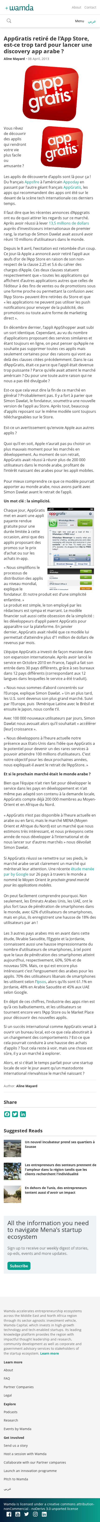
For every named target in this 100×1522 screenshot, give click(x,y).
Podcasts (10, 1412)
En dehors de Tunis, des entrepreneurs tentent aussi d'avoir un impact (56, 1190)
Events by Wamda (17, 1429)
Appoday (71, 182)
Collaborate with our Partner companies (35, 1462)
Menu (79, 21)
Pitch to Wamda (16, 1479)
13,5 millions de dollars (69, 223)
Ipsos (41, 981)
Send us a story (16, 1445)
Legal (8, 1395)
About (76, 7)
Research (11, 1420)
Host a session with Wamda (25, 1454)
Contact (90, 7)
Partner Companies (19, 1387)
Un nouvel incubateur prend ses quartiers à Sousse (60, 1144)
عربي (92, 21)
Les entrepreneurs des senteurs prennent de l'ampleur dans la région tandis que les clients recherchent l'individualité (60, 1169)
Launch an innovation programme (30, 1471)
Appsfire (32, 182)
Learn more (49, 1353)
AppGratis (72, 187)
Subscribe (19, 1265)
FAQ (7, 1378)
